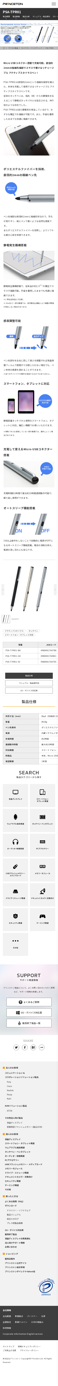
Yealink (10, 1090)
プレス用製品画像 (15, 1223)
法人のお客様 (12, 1067)
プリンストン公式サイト (16, 1263)
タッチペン (33, 631)
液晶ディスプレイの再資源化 (17, 1238)
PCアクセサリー (12, 1160)
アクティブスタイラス (14, 631)
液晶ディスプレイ (15, 1122)
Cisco (9, 1086)
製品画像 (16, 17)
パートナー (32, 1316)
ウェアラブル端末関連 (15, 1147)
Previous (2, 589)
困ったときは (12, 1196)
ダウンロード (11, 1205)
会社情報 (7, 1310)
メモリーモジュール (14, 1168)
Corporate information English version (23, 1333)
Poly (9, 1081)
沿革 (43, 1316)
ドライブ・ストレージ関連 (17, 1172)
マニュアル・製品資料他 (29, 683)
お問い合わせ (11, 1246)
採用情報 (7, 1328)
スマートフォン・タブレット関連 (19, 1143)
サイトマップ (8, 1346)
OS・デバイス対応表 (29, 690)
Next (55, 589)
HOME (4, 48)
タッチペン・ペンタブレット (31, 48)
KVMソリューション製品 (16, 1105)
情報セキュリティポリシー (29, 1346)
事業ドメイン (21, 1322)
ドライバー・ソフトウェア (19, 1210)
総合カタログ (13, 1218)
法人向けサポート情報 (15, 1242)
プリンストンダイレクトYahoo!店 (20, 1271)
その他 (8, 1189)
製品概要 (6, 17)
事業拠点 (19, 1316)
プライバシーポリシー (29, 1350)
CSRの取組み (37, 1322)
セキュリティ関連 (13, 1181)
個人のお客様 (12, 1134)
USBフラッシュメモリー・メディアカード (23, 1164)
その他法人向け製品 (14, 1117)
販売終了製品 (11, 1234)
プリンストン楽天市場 (15, 1267)
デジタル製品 (13, 48)
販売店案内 (10, 1258)
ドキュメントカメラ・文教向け (19, 1176)
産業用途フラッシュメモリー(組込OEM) (24, 1126)
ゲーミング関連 (12, 1185)
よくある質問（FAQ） (14, 1201)
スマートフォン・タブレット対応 (19, 634)
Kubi (9, 1098)
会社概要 (7, 1316)
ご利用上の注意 (9, 1350)
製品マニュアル (14, 1214)
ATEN (9, 1110)
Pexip (9, 1094)
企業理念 (7, 1322)
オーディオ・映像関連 (14, 1156)
